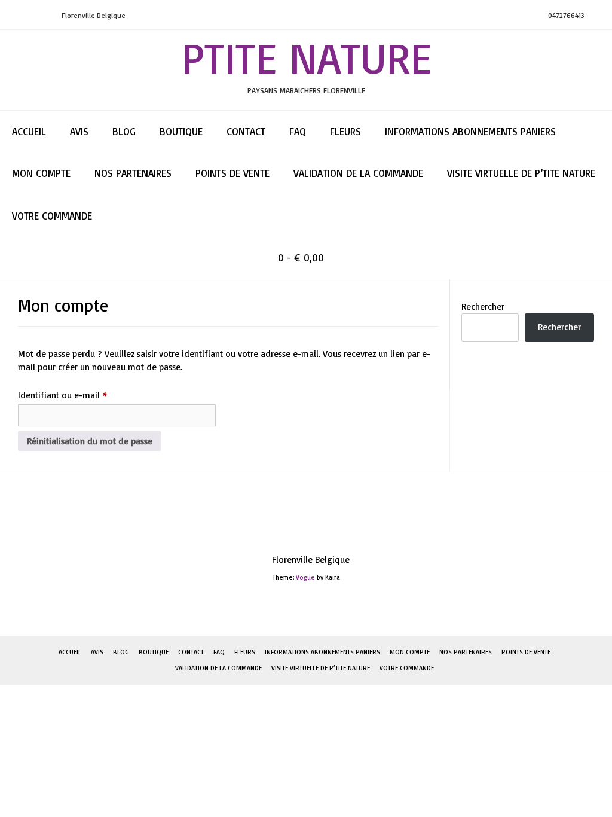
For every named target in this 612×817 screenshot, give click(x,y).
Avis (79, 131)
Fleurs (345, 131)
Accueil (29, 131)
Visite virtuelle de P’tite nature (521, 173)
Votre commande (52, 215)
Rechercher (482, 306)
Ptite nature (306, 57)
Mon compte (41, 173)
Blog (124, 131)
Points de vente (232, 173)
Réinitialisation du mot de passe (89, 441)
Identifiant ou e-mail (84, 395)
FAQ (297, 131)
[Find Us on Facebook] (41, 15)
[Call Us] (26, 15)
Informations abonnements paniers (470, 131)
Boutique (181, 131)
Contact (246, 131)
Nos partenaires (133, 173)
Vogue (305, 577)
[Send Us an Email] (12, 15)
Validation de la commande (358, 173)
